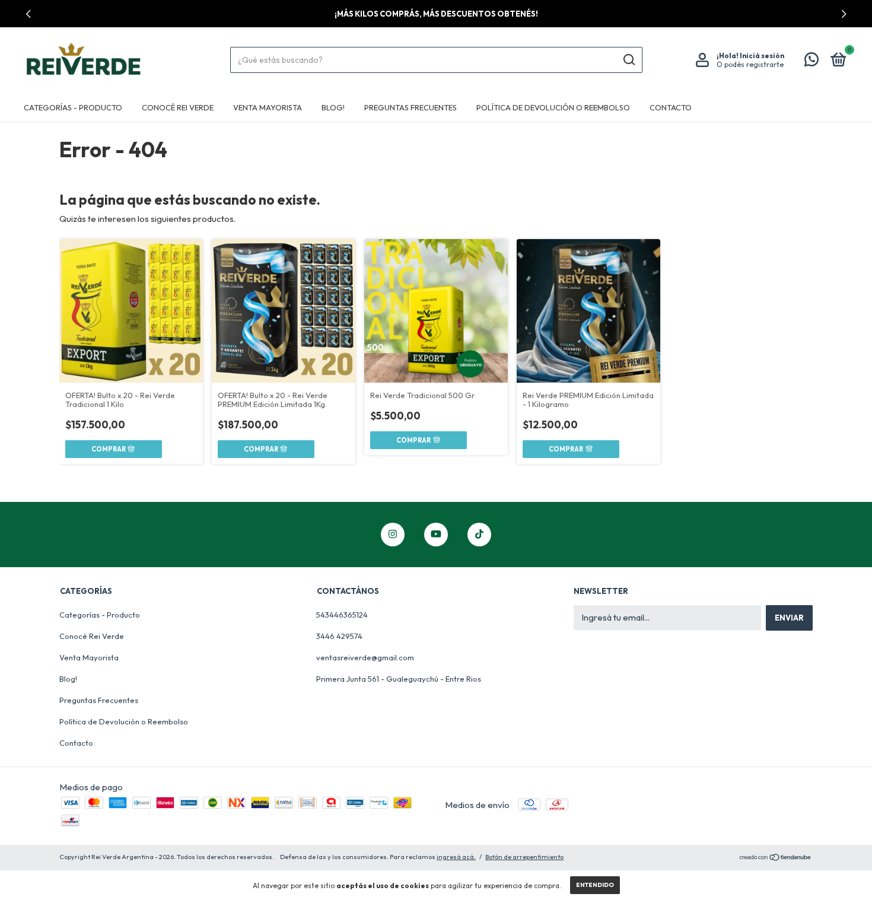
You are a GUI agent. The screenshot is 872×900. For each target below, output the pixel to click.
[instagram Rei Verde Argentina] (393, 534)
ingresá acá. (456, 857)
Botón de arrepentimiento (524, 857)
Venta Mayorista (267, 107)
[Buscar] (628, 60)
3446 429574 (339, 636)
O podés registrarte (750, 64)
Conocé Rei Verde (178, 107)
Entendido (595, 885)
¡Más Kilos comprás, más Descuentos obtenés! (436, 13)
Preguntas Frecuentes (410, 107)
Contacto (671, 107)
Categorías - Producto (73, 107)
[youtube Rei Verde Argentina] (436, 534)
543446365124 (342, 614)
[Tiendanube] (776, 858)
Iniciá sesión (762, 55)
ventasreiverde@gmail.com (365, 657)
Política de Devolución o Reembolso (553, 107)
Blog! (333, 107)
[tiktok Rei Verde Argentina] (479, 534)
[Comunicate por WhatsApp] (811, 61)
